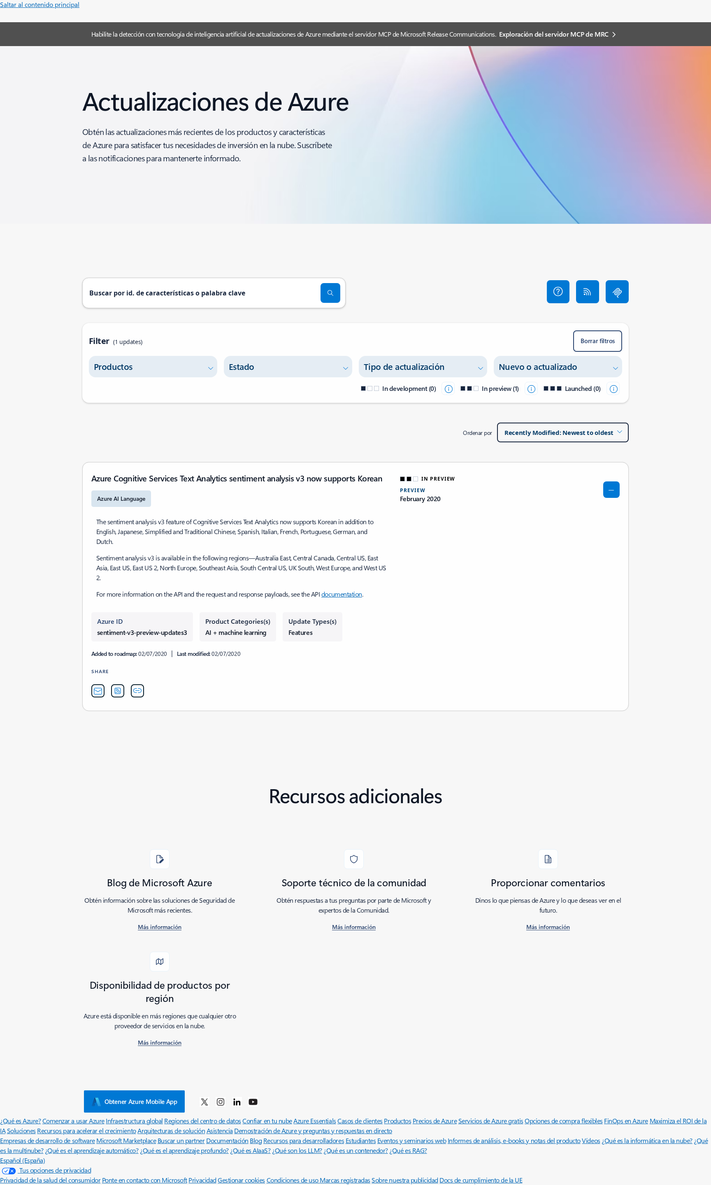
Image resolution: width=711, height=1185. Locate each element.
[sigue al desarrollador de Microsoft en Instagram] (220, 1101)
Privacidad (202, 1180)
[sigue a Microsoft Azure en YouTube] (253, 1101)
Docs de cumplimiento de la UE (480, 1180)
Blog (256, 1140)
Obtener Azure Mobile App (141, 1101)
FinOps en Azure (626, 1120)
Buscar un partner (181, 1140)
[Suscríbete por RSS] (587, 291)
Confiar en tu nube (267, 1120)
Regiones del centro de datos (202, 1120)
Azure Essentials (314, 1120)
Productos (397, 1120)
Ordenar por (477, 433)
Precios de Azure (435, 1120)
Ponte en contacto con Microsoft (144, 1180)
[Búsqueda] (330, 293)
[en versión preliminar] (531, 388)
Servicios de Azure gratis (490, 1120)
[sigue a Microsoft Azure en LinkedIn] (237, 1101)
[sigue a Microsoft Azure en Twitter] (204, 1101)
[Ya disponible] (613, 388)
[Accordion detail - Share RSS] (117, 690)
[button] (558, 291)
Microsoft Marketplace (126, 1140)
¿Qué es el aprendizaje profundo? (184, 1150)
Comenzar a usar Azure (73, 1120)
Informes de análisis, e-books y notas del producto (514, 1140)
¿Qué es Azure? (20, 1120)
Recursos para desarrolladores (303, 1140)
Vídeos (591, 1140)
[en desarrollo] (448, 388)
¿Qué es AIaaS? (250, 1150)
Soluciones (21, 1130)
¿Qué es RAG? (408, 1150)
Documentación (227, 1140)
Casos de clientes (360, 1120)
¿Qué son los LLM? (297, 1150)
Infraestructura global (134, 1120)
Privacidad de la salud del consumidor (50, 1180)
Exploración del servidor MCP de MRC (554, 34)
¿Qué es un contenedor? (355, 1150)
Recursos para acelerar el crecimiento (86, 1130)
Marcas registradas (345, 1180)
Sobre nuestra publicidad (405, 1180)
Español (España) (22, 1160)
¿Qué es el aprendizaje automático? (92, 1150)
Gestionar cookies (241, 1180)
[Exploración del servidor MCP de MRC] (617, 291)
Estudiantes (361, 1140)
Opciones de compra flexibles (564, 1120)
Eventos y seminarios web (411, 1140)
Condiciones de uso (293, 1180)
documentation (341, 594)
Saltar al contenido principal (39, 4)
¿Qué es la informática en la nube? (647, 1140)
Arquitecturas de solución (171, 1130)
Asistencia (220, 1130)
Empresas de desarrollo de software (47, 1140)
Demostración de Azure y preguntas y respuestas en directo (313, 1130)
